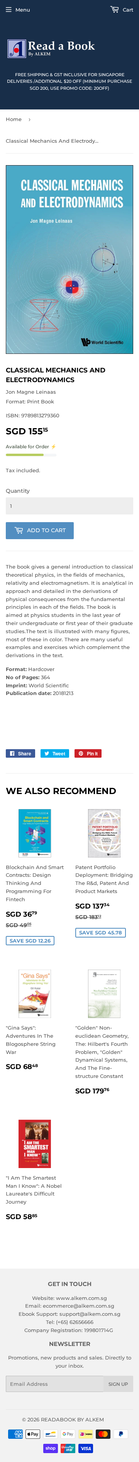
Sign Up (118, 1384)
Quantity (18, 490)
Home (14, 119)
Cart (127, 10)
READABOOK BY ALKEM (72, 1419)
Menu (22, 10)
